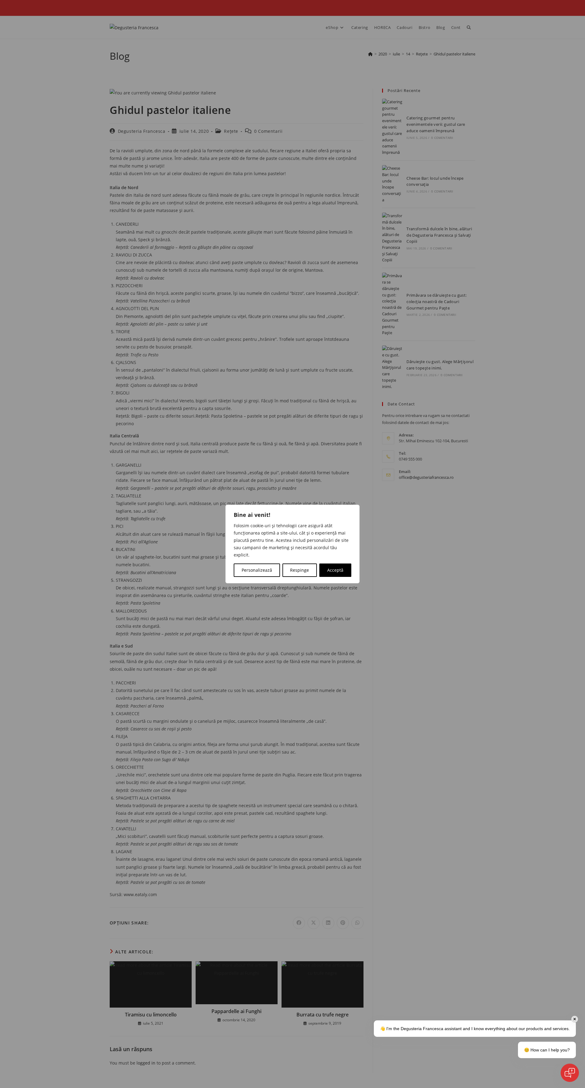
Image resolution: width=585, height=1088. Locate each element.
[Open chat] (570, 1073)
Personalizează (257, 570)
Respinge (299, 570)
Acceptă (335, 570)
